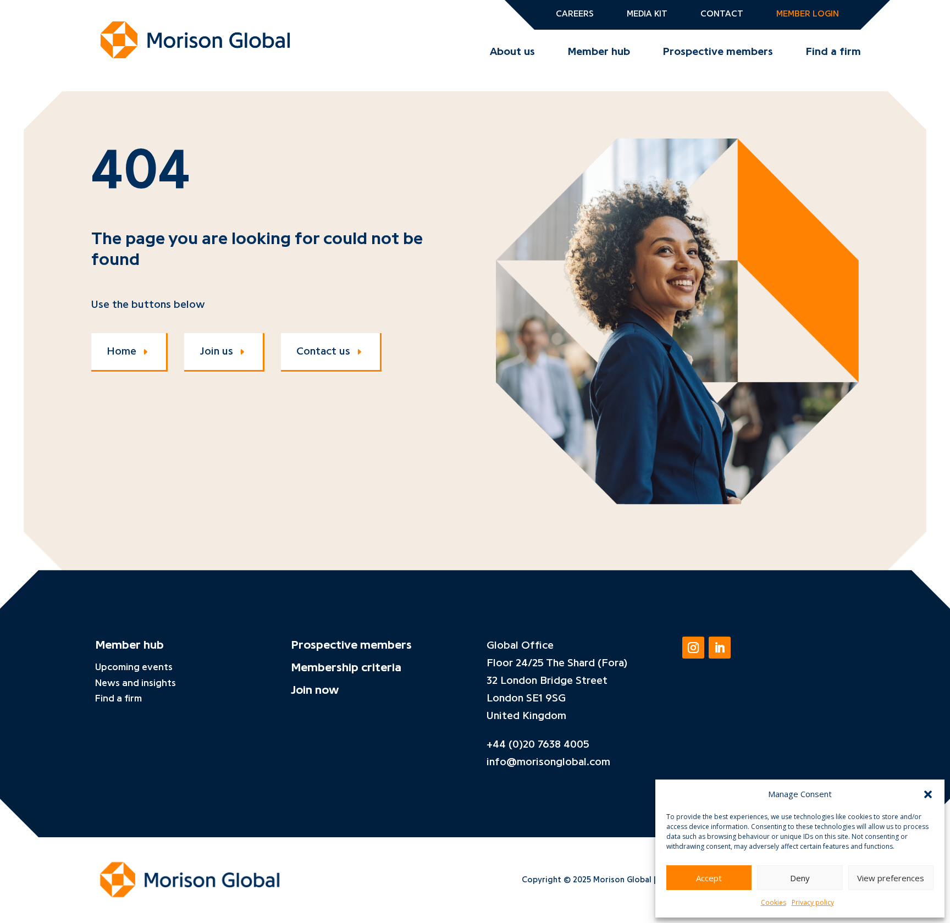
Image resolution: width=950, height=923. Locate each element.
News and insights (135, 683)
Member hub (599, 51)
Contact (721, 14)
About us (512, 51)
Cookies (773, 902)
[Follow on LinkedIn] (720, 648)
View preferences (890, 877)
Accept (709, 877)
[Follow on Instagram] (693, 648)
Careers (575, 14)
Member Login (807, 14)
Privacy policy (813, 902)
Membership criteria (346, 667)
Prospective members (718, 51)
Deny (800, 877)
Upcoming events (134, 667)
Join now (315, 690)
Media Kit (647, 14)
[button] (928, 794)
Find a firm (833, 51)
